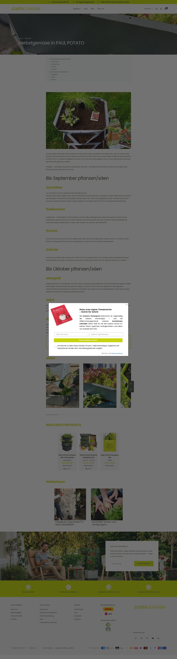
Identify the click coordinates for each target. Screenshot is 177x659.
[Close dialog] (127, 305)
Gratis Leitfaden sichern (88, 340)
